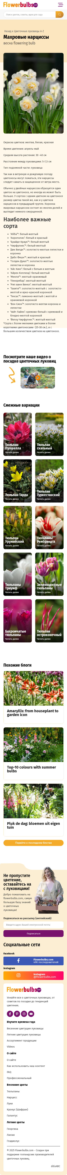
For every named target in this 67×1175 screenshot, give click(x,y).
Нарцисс (12, 1097)
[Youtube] (31, 1014)
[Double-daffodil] (33, 93)
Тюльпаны (13, 1091)
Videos (11, 1046)
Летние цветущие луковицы (24, 1034)
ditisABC (55, 1166)
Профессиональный (19, 1078)
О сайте (11, 1060)
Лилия (11, 1134)
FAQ (9, 1072)
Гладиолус (13, 1141)
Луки (10, 1103)
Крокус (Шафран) (17, 1109)
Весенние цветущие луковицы (25, 1028)
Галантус (12, 1115)
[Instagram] (24, 1014)
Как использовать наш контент (26, 1066)
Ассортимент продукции (21, 1040)
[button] (61, 5)
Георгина (12, 1128)
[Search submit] (60, 14)
